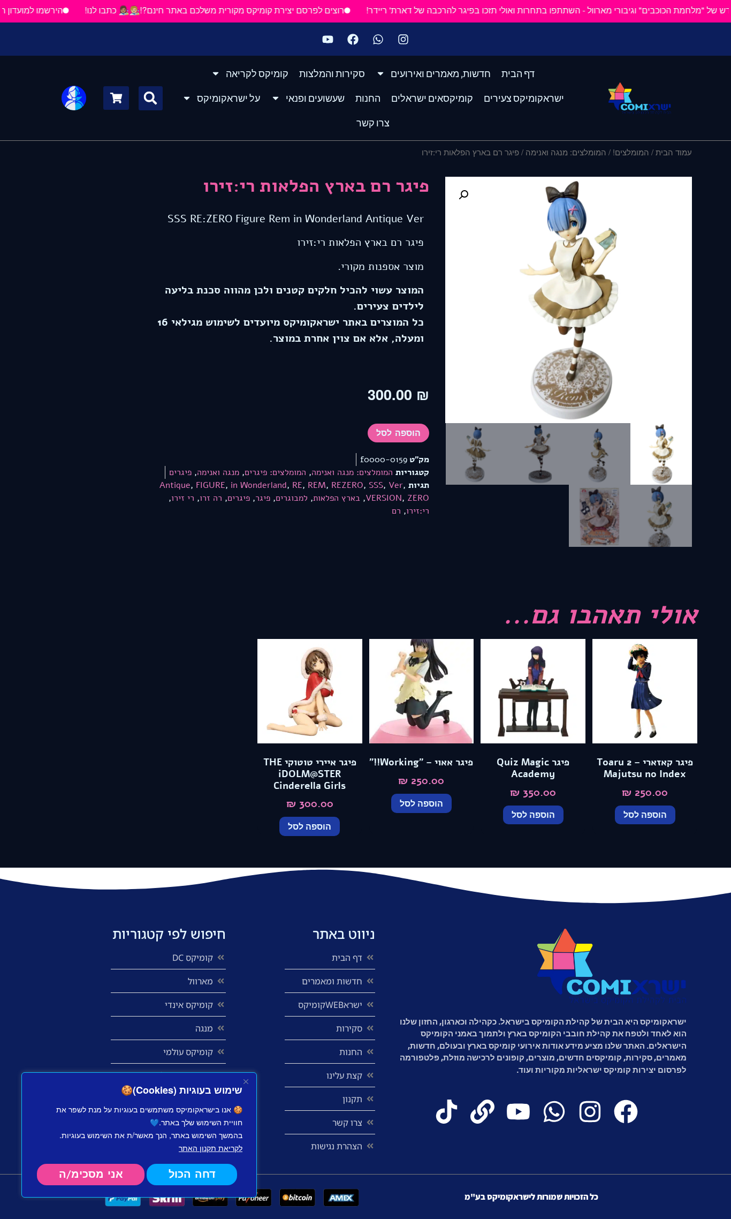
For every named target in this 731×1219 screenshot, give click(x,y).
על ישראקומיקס (228, 98)
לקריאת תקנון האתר (210, 1147)
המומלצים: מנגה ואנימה (566, 151)
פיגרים (180, 472)
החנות (367, 98)
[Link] (482, 1111)
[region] (139, 1135)
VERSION (384, 498)
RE (297, 485)
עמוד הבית (674, 151)
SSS (376, 485)
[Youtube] (328, 39)
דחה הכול (192, 1174)
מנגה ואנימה (218, 472)
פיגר (262, 498)
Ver (396, 485)
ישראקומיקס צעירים (524, 98)
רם (396, 511)
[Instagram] (403, 39)
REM (317, 485)
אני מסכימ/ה (91, 1174)
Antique (175, 485)
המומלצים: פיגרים (275, 472)
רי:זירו (417, 511)
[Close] (245, 1081)
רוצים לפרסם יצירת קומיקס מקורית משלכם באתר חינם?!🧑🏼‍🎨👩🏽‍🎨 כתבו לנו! (235, 10)
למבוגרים (292, 498)
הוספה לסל (398, 433)
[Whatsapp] (378, 39)
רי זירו (182, 498)
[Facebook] (353, 39)
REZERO (347, 485)
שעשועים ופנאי (315, 98)
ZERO (418, 498)
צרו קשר (373, 123)
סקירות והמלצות (332, 73)
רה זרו (211, 498)
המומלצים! (631, 151)
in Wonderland (259, 485)
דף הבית (518, 73)
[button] (151, 98)
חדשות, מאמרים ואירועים (441, 73)
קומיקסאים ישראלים (432, 98)
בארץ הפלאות (336, 498)
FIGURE (210, 485)
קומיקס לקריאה (257, 73)
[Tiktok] (446, 1111)
